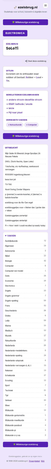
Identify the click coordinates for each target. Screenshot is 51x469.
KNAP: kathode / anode (20, 104)
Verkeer (25, 400)
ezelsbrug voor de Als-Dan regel (19, 202)
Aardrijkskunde (25, 241)
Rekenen (25, 370)
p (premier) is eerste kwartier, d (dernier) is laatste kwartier (23, 196)
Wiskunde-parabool (25, 425)
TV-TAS (8, 184)
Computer (32, 125)
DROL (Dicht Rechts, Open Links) (19, 161)
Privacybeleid (34, 461)
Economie (25, 281)
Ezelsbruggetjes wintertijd (16, 220)
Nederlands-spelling (25, 355)
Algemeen (25, 246)
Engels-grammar (25, 296)
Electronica (15, 33)
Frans (25, 306)
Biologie (25, 261)
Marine (25, 326)
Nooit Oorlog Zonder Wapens (17, 189)
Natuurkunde (16, 125)
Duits (25, 276)
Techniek (25, 390)
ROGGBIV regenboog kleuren (17, 174)
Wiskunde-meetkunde (25, 420)
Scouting (25, 380)
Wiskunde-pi (25, 430)
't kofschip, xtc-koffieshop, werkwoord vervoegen (22, 168)
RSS (42, 461)
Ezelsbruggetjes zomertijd (16, 215)
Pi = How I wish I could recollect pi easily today (25, 225)
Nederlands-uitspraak (25, 360)
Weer (25, 405)
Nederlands (25, 345)
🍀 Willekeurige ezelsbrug (25, 22)
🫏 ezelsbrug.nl (25, 7)
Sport (25, 385)
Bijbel (25, 256)
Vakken (11, 235)
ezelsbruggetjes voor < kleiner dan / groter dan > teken (25, 209)
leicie (11, 108)
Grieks (25, 316)
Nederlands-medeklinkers (25, 350)
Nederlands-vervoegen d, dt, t (25, 365)
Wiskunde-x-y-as (25, 435)
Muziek (25, 336)
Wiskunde (25, 410)
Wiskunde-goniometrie (25, 415)
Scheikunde (25, 375)
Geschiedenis (25, 311)
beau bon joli (10, 179)
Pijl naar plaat (15, 112)
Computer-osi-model (25, 271)
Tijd (25, 395)
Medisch (25, 330)
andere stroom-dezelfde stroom (25, 100)
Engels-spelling (25, 301)
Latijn (25, 320)
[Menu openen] (45, 5)
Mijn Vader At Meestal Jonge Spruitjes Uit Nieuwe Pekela (22, 155)
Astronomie (25, 251)
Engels (25, 291)
